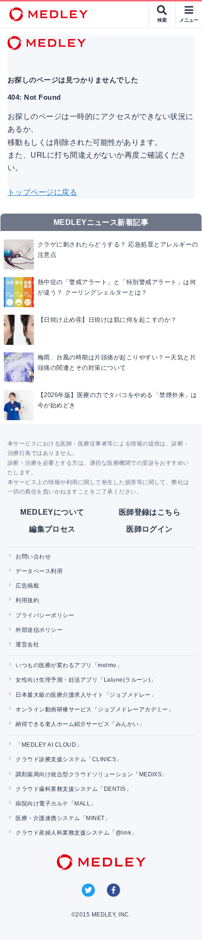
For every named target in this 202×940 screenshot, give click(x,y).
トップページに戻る (42, 192)
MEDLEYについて (52, 512)
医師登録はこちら (150, 512)
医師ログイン (149, 529)
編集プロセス (52, 529)
